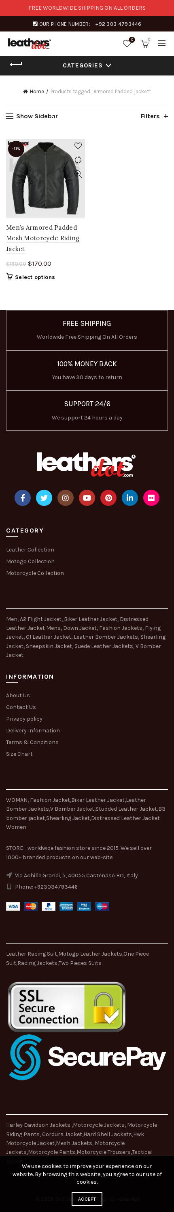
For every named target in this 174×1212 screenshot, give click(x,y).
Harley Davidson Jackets (39, 1125)
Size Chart (19, 754)
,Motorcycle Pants (51, 1152)
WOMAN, (17, 800)
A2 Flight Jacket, (41, 619)
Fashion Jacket (50, 800)
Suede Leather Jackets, (104, 646)
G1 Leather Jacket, (49, 636)
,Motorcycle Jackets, (99, 1125)
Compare (78, 160)
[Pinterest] (108, 498)
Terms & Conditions (32, 742)
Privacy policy (24, 718)
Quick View (78, 174)
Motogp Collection (30, 561)
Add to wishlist (78, 146)
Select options (35, 277)
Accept (87, 1199)
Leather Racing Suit (31, 953)
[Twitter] (44, 498)
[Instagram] (65, 498)
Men (11, 619)
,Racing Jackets (36, 963)
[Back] (16, 65)
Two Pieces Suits (80, 963)
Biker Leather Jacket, (91, 619)
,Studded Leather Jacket (125, 808)
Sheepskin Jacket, (49, 646)
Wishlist (132, 40)
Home (37, 91)
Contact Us (21, 707)
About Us (18, 695)
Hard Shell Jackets (107, 1134)
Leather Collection (30, 549)
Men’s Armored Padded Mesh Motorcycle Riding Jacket (43, 238)
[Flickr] (151, 498)
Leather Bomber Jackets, (106, 636)
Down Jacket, (80, 628)
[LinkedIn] (130, 498)
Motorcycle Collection (35, 573)
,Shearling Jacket (67, 818)
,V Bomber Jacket (71, 808)
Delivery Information (33, 730)
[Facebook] (23, 498)
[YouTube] (87, 498)
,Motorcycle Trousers (103, 1152)
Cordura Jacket (62, 1134)
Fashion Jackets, (121, 628)
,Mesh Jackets (73, 1143)
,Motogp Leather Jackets (89, 953)
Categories (83, 65)
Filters (150, 116)
